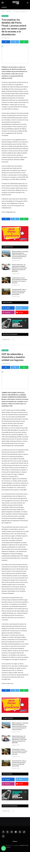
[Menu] (3, 3)
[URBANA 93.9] (16, 2)
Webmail (4, 7)
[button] (3, 848)
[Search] (27, 3)
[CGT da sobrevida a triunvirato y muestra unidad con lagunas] (15, 380)
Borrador (5, 15)
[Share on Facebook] (6, 41)
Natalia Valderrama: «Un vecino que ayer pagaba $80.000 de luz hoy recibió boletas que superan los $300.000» (19, 268)
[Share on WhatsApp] (24, 41)
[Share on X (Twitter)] (15, 41)
